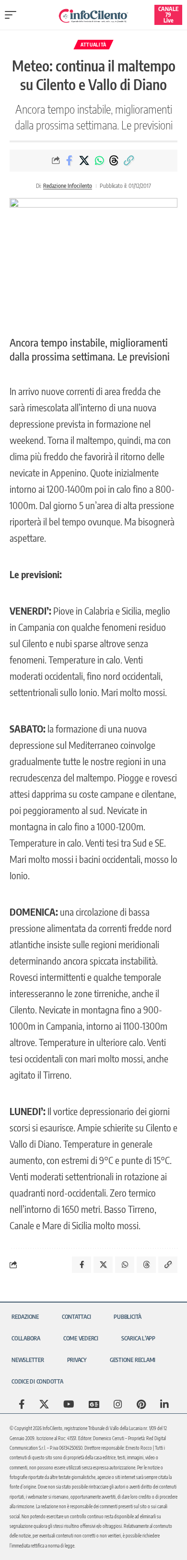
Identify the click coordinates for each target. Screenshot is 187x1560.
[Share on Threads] (114, 160)
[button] (13, 15)
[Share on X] (84, 160)
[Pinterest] (141, 1404)
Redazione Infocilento (67, 185)
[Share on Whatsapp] (99, 160)
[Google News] (94, 1404)
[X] (44, 1404)
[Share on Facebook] (69, 160)
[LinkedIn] (164, 1404)
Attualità (93, 44)
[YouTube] (69, 1404)
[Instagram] (118, 1404)
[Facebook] (21, 1404)
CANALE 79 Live (168, 14)
